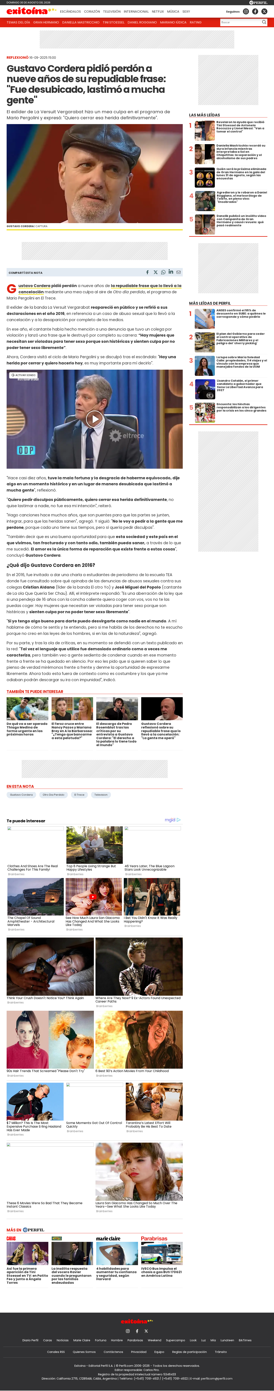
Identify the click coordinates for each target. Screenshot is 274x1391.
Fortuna (100, 1340)
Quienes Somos (84, 1352)
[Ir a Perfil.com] (258, 3)
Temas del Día (18, 22)
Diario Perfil (30, 1340)
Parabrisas (135, 1340)
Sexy (186, 11)
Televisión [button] (112, 11)
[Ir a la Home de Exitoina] (32, 11)
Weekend (154, 1340)
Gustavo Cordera (34, 285)
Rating (196, 22)
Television (101, 794)
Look (193, 1340)
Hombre (117, 1340)
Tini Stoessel (113, 22)
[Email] (178, 273)
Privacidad (138, 1352)
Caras (47, 1340)
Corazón (92, 11)
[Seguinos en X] (264, 11)
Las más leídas (204, 115)
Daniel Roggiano (142, 22)
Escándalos (70, 11)
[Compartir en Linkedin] (171, 272)
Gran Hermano (46, 22)
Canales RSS (56, 1352)
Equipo (159, 1352)
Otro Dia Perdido (53, 794)
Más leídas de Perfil (210, 303)
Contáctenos (113, 1352)
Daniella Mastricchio (80, 22)
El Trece (79, 794)
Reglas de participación (189, 1352)
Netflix (158, 11)
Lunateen (227, 1340)
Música (173, 11)
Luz (203, 1340)
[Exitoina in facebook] (255, 11)
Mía (213, 1340)
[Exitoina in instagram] (246, 11)
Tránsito (221, 1352)
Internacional (136, 11)
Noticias (63, 1340)
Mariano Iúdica (173, 22)
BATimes (245, 1340)
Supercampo (175, 1340)
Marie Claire (81, 1340)
